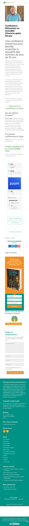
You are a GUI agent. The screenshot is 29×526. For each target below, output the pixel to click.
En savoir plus (16, 523)
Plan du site (6, 461)
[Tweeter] (12, 246)
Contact (5, 459)
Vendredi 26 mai (8, 139)
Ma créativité (7, 443)
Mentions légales (14, 497)
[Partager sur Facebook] (9, 246)
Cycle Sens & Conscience (9, 451)
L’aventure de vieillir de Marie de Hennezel (13, 480)
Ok (10, 523)
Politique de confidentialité (10, 499)
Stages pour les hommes (9, 453)
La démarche (7, 439)
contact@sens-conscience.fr (14, 207)
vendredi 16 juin (15, 139)
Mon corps (6, 441)
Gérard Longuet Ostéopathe (10, 489)
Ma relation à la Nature (9, 447)
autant (13, 238)
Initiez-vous (6, 449)
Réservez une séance (13, 324)
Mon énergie (7, 445)
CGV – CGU (21, 499)
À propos (6, 457)
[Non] (27, 521)
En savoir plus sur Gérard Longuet (17, 130)
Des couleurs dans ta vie (9, 487)
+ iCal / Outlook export (15, 222)
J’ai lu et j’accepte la (13, 368)
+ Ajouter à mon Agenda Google (15, 218)
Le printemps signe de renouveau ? (12, 474)
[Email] (19, 246)
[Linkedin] (16, 246)
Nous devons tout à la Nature (10, 472)
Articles (5, 455)
